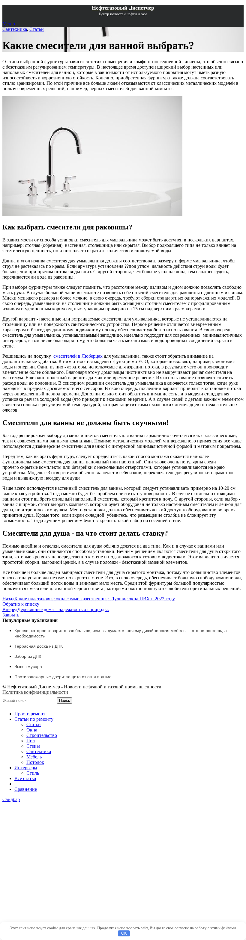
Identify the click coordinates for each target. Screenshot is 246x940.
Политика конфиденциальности (35, 692)
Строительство (41, 735)
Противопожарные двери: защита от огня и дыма (63, 676)
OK (124, 933)
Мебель (34, 756)
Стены (33, 746)
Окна (31, 729)
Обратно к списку (20, 604)
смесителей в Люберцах (78, 356)
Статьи (36, 29)
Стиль (32, 773)
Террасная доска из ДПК (38, 646)
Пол (30, 740)
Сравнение (25, 789)
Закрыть (10, 614)
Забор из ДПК (27, 656)
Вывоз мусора (28, 666)
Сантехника (14, 29)
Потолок (35, 762)
